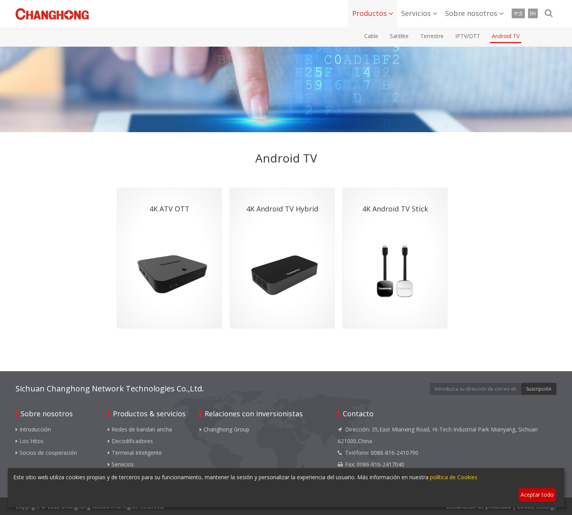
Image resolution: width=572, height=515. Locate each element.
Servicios (416, 13)
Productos (369, 13)
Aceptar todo (537, 494)
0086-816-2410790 (394, 452)
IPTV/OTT (467, 36)
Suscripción (538, 389)
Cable (371, 36)
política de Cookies (453, 477)
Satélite (399, 36)
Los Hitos (31, 441)
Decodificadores (132, 441)
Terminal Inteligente (137, 452)
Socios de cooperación (48, 452)
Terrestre (432, 36)
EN (533, 13)
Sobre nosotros (471, 13)
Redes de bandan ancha (142, 429)
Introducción (35, 429)
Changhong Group (226, 429)
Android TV (505, 36)
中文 (518, 13)
